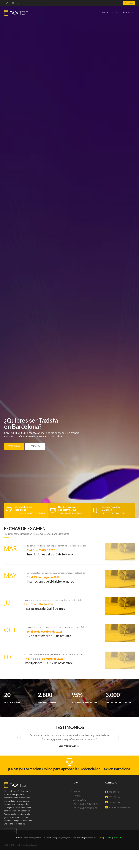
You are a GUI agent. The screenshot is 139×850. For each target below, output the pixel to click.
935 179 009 (114, 797)
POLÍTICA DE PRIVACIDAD (85, 803)
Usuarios (129, 3)
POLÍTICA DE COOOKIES (85, 808)
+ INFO (100, 838)
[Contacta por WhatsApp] (19, 3)
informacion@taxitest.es (119, 807)
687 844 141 (114, 792)
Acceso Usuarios (14, 446)
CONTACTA (128, 12)
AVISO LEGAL (79, 799)
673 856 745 (114, 802)
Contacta (35, 446)
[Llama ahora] (7, 3)
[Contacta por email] (13, 3)
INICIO (105, 12)
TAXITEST (115, 12)
